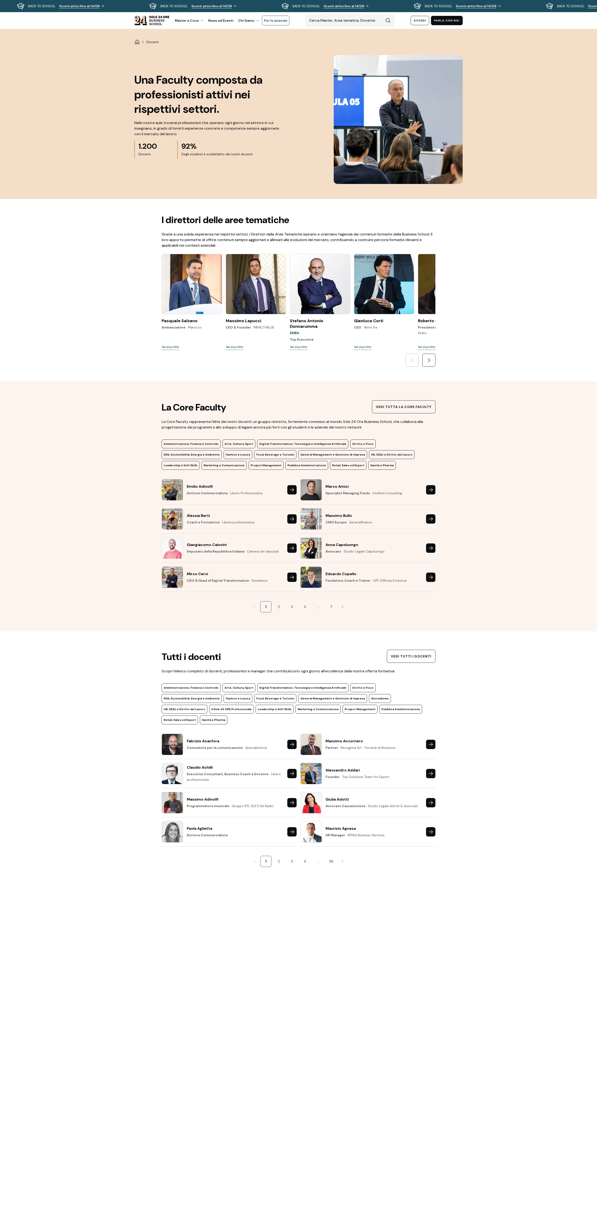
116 (331, 861)
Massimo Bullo (339, 515)
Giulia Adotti (337, 799)
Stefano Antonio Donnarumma (306, 323)
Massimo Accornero (344, 741)
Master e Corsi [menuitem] (187, 20)
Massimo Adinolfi (202, 799)
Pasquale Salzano (180, 321)
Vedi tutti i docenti (411, 656)
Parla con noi (447, 20)
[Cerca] (388, 20)
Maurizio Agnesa (341, 828)
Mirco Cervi (197, 573)
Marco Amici (337, 486)
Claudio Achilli (200, 767)
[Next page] (342, 607)
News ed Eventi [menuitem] (220, 20)
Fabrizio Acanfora (203, 741)
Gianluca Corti (368, 321)
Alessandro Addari (343, 770)
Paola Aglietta (199, 828)
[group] (298, 6)
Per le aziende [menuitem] (275, 20)
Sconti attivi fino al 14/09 (79, 6)
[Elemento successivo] (428, 360)
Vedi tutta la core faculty (403, 407)
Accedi (420, 20)
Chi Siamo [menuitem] (246, 20)
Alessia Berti (198, 515)
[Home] (137, 42)
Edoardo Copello (341, 573)
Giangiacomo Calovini (207, 544)
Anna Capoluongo (342, 544)
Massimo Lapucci (243, 321)
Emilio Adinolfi (200, 486)
